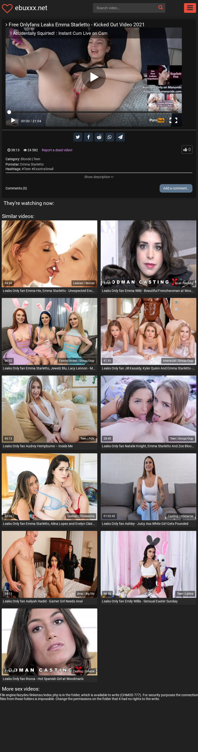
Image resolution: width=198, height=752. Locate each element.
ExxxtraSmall (43, 169)
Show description (97, 177)
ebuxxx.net (31, 8)
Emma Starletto (32, 164)
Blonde (26, 159)
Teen (36, 159)
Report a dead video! (57, 150)
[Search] (160, 7)
